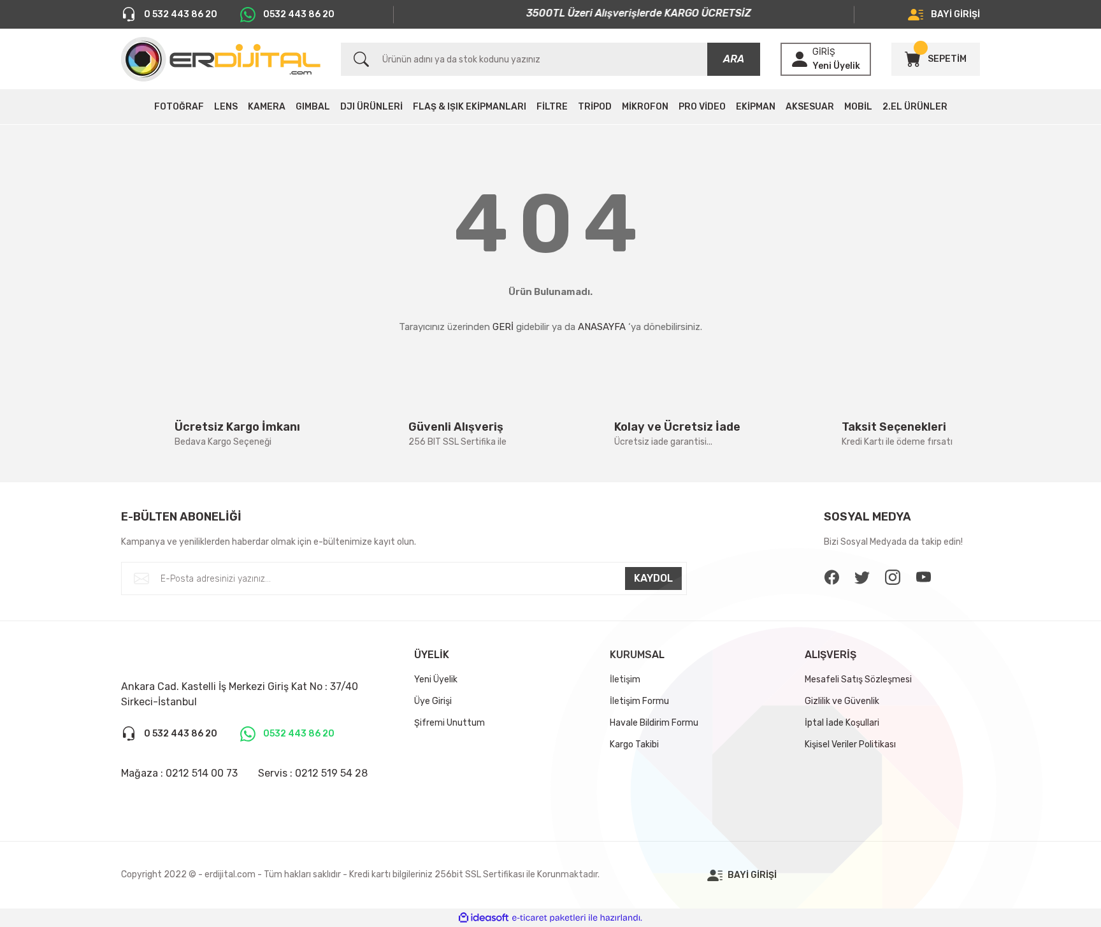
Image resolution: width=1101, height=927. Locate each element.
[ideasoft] (483, 918)
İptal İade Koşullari (842, 722)
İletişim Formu (639, 701)
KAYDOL (653, 578)
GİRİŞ (823, 52)
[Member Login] (799, 59)
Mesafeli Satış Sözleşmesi (858, 679)
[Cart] (912, 59)
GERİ (503, 327)
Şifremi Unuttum (449, 722)
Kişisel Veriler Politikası (850, 744)
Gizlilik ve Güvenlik (842, 701)
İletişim (625, 679)
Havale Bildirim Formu (654, 722)
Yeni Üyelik (836, 66)
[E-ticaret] (549, 918)
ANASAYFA (602, 327)
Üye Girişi (433, 701)
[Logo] (220, 59)
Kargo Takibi (634, 744)
